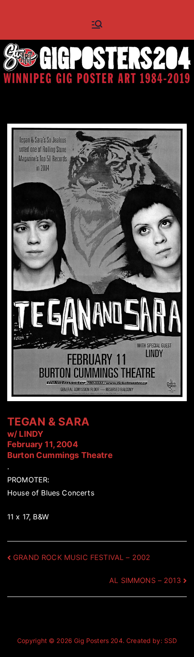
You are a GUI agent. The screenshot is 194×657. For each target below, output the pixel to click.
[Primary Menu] (97, 24)
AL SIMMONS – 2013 (145, 580)
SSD (170, 640)
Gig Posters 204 (98, 640)
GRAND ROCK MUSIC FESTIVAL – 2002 (81, 557)
